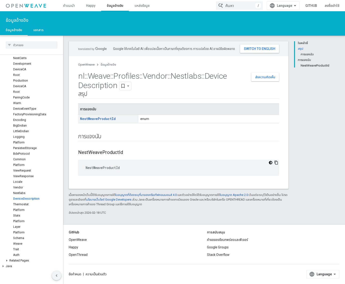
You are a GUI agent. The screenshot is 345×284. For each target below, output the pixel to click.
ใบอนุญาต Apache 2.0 (234, 195)
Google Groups (218, 247)
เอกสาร (38, 30)
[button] (31, 260)
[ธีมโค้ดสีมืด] (270, 162)
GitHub (311, 5)
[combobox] (239, 5)
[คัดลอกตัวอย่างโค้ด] (276, 162)
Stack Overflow (218, 255)
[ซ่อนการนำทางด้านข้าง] (56, 275)
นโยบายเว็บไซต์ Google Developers (108, 199)
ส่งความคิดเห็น (265, 77)
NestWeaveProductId (98, 118)
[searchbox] (32, 45)
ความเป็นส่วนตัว (96, 274)
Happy (91, 5)
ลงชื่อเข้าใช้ (332, 5)
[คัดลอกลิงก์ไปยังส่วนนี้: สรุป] (91, 94)
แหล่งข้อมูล (142, 5)
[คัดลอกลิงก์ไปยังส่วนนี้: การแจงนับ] (106, 137)
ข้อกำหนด (75, 274)
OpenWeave (86, 64)
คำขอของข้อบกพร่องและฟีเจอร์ (227, 240)
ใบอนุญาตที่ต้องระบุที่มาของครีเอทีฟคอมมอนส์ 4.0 (146, 195)
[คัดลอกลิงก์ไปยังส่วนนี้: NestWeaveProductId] (127, 153)
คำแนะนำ (69, 5)
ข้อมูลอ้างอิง (115, 5)
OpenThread (78, 255)
